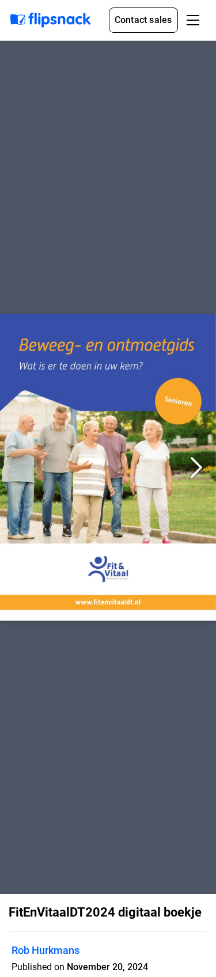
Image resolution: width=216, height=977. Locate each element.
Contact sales (143, 19)
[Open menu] (193, 20)
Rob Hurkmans (45, 950)
